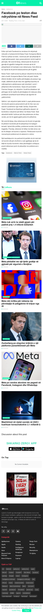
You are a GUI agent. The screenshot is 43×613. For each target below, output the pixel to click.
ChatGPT (18, 572)
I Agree (26, 610)
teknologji (24, 596)
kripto (10, 583)
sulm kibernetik (6, 596)
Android (8, 569)
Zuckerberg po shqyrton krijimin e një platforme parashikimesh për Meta (20, 344)
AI (3, 569)
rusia (36, 589)
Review (32, 544)
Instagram (25, 576)
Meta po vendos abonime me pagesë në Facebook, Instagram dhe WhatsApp (21, 383)
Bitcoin (4, 572)
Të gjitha (33, 553)
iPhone (4, 583)
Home (3, 9)
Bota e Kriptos (6, 558)
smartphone (26, 593)
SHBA (12, 593)
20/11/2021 (5, 21)
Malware (4, 586)
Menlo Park (18, 153)
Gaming (18, 544)
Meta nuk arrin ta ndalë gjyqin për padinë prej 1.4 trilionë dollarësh (18, 223)
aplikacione (25, 569)
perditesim (13, 589)
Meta (24, 586)
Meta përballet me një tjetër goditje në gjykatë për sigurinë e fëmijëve (20, 262)
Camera (18, 541)
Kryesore (6, 297)
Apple (4, 544)
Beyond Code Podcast (6, 554)
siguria (18, 593)
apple (32, 569)
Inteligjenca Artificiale (11, 257)
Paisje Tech (33, 541)
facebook (9, 153)
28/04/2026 (5, 427)
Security (32, 547)
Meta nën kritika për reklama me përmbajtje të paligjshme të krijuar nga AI (20, 303)
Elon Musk (27, 572)
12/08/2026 (5, 227)
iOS (33, 579)
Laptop (18, 558)
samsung (5, 593)
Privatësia (21, 589)
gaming (4, 576)
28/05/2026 (5, 388)
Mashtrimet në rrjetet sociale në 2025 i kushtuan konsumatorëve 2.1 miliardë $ (21, 423)
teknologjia (33, 596)
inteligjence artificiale (24, 579)
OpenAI (4, 589)
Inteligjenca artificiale (8, 579)
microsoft (31, 586)
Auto (3, 550)
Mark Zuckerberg (15, 586)
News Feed (27, 153)
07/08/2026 (5, 267)
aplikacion (16, 569)
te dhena (16, 596)
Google (11, 576)
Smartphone (34, 550)
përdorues (30, 589)
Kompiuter (19, 552)
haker (17, 576)
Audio (4, 547)
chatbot (11, 572)
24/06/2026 (5, 348)
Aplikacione (9, 9)
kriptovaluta (29, 583)
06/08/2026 (5, 309)
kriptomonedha (19, 583)
